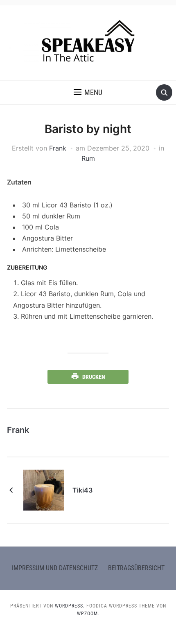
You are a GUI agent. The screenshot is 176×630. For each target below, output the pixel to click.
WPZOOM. (88, 613)
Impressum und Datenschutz (55, 568)
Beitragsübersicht (136, 568)
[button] (88, 92)
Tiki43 (82, 490)
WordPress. (70, 606)
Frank (57, 148)
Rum (88, 158)
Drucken (93, 377)
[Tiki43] (43, 490)
